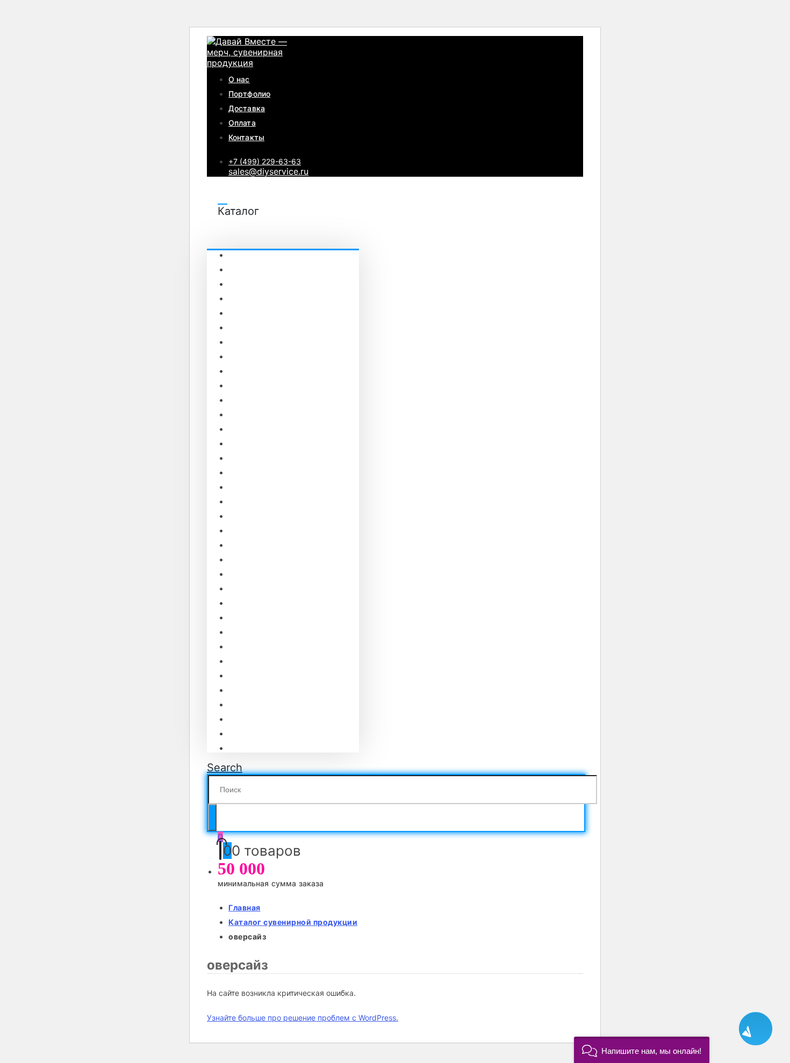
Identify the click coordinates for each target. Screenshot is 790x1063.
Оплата (242, 122)
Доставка (246, 108)
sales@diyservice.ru (268, 171)
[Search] (212, 817)
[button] (641, 1050)
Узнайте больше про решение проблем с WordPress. (302, 1017)
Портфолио (249, 93)
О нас (239, 79)
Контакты (246, 137)
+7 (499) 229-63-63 (264, 161)
